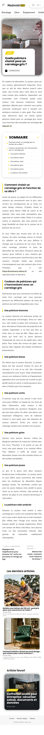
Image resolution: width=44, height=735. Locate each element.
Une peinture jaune (17, 169)
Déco (9, 53)
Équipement (12, 690)
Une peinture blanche (17, 154)
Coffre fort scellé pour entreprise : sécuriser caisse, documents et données (22, 698)
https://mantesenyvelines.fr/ (14, 271)
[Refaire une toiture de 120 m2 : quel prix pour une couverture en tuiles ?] (22, 590)
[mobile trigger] (4, 5)
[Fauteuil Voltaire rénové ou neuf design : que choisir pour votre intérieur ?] (22, 633)
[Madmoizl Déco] (16, 5)
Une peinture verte (16, 161)
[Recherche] (33, 5)
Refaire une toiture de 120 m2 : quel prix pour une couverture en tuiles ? (21, 609)
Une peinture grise (16, 165)
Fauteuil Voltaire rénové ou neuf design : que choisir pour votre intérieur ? (22, 652)
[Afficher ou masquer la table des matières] (33, 137)
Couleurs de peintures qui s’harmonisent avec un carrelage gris (23, 149)
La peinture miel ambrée (18, 173)
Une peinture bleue (17, 158)
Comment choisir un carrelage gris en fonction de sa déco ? (22, 143)
